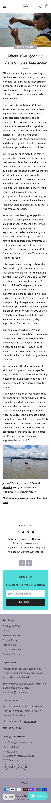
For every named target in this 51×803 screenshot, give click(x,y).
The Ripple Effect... (13, 626)
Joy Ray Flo (30, 721)
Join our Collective (12, 635)
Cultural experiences (19, 539)
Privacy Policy (10, 640)
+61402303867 (11, 747)
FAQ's (6, 631)
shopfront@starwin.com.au (18, 742)
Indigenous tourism (16, 547)
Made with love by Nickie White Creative (25, 796)
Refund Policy (10, 645)
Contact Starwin (12, 654)
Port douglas (36, 547)
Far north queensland (25, 543)
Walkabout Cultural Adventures (25, 551)
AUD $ (24, 783)
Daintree (37, 539)
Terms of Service (12, 649)
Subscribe (24, 602)
